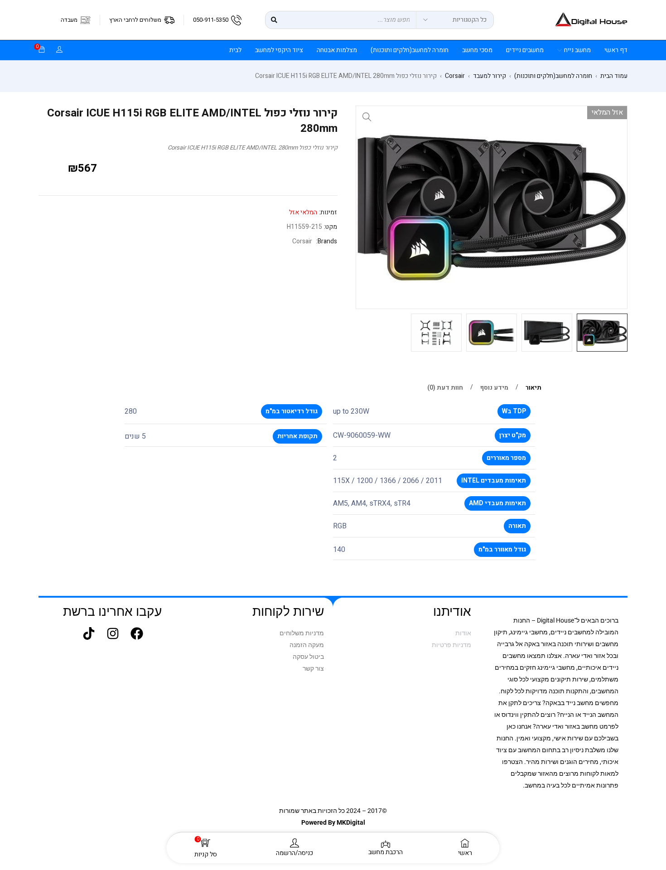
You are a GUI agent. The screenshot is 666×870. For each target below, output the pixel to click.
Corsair (455, 76)
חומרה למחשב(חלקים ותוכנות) (553, 76)
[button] (367, 117)
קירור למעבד (489, 76)
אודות (463, 633)
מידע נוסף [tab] (494, 387)
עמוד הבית (613, 76)
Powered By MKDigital (333, 822)
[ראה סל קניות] (42, 50)
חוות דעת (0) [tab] (445, 387)
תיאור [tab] (533, 387)
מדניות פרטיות (451, 644)
